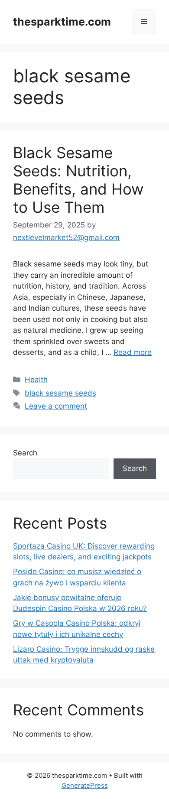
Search (25, 452)
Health (36, 379)
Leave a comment (56, 406)
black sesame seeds (60, 393)
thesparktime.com (62, 21)
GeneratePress (85, 785)
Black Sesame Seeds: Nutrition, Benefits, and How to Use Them (78, 179)
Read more (133, 352)
